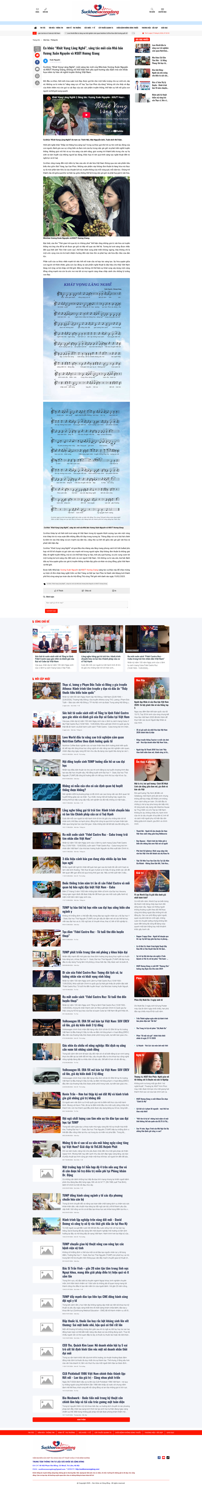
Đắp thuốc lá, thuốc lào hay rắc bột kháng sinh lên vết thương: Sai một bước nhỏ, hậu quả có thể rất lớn (95, 1323)
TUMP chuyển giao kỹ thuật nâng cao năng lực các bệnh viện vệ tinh (93, 1246)
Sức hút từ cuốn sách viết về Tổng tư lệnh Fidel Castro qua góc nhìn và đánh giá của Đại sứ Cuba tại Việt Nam (54, 659)
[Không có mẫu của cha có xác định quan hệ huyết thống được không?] (47, 792)
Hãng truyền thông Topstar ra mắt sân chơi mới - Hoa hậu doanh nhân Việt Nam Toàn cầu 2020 (152, 741)
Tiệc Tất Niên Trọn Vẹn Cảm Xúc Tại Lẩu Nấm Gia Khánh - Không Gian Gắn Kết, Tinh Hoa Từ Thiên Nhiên (152, 862)
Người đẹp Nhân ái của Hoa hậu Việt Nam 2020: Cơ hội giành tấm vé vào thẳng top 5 (151, 704)
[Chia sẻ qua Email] (37, 69)
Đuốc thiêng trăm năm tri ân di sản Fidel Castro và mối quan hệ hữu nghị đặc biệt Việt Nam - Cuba (96, 885)
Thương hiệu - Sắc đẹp (80, 1415)
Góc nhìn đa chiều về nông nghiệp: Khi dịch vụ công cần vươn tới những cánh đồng (94, 1047)
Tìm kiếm (152, 12)
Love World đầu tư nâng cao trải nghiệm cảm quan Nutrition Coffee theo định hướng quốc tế (93, 739)
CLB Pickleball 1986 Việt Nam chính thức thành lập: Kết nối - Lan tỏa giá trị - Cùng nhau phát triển (94, 1375)
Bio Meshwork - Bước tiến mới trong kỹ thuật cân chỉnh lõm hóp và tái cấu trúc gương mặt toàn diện (93, 1399)
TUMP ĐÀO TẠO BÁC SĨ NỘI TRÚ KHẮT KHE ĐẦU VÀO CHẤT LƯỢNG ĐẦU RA (93, 1472)
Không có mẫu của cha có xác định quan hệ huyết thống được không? (92, 787)
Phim (139, 978)
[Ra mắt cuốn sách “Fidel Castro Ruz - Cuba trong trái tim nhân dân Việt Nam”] (147, 639)
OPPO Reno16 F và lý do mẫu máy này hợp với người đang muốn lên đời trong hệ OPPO (93, 1448)
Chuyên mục (162, 12)
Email (37, 12)
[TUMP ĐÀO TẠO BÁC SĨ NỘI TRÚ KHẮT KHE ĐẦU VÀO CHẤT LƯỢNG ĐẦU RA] (47, 1477)
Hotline (45, 12)
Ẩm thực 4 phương (145, 761)
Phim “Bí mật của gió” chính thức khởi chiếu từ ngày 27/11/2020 (150, 1037)
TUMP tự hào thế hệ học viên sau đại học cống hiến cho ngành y (96, 909)
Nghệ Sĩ (140, 1055)
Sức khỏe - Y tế (75, 706)
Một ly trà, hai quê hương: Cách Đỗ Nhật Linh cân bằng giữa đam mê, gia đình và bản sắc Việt (151, 786)
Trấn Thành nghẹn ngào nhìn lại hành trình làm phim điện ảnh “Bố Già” (152, 1019)
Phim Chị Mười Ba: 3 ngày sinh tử (148, 999)
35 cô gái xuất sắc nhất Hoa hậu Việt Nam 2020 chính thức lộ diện (151, 731)
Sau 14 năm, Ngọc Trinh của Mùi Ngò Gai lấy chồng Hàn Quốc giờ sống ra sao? (152, 1130)
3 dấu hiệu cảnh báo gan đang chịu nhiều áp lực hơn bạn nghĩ (94, 860)
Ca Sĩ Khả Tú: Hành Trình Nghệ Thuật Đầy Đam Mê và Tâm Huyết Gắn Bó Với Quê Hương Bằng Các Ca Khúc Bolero (151, 947)
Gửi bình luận (51, 611)
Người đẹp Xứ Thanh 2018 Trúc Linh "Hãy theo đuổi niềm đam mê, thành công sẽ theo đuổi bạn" (152, 751)
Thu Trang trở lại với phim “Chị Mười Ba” (151, 1028)
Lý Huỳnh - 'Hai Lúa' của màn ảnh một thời (152, 1045)
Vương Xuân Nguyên (69, 570)
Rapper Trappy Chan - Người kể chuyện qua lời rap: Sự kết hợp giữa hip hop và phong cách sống (152, 937)
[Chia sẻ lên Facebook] (37, 62)
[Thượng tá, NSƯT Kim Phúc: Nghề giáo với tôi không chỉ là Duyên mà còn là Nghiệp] (151, 1063)
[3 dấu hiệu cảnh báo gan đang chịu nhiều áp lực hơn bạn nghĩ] (47, 865)
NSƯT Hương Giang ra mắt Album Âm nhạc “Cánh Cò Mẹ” (152, 1100)
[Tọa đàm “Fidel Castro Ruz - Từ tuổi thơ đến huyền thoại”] (47, 938)
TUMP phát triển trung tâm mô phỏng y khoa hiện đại (95, 952)
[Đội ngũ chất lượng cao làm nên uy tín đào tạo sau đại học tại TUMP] (47, 1124)
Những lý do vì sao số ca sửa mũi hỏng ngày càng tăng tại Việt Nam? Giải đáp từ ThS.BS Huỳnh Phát (95, 1144)
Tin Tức (76, 939)
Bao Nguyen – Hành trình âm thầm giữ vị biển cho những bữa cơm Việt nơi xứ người (152, 842)
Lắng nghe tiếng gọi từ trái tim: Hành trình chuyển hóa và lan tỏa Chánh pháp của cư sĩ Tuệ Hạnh (101, 659)
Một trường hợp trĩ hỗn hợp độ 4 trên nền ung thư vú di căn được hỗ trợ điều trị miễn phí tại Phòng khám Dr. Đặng (94, 1171)
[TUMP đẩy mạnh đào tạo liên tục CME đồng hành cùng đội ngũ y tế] (47, 1302)
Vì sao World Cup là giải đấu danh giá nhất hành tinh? (150, 896)
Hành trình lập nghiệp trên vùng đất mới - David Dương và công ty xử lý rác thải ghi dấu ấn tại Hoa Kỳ (94, 1221)
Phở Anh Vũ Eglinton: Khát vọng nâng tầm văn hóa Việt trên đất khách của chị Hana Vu (152, 852)
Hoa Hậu (140, 680)
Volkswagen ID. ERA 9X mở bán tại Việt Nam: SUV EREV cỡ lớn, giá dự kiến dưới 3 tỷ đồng (95, 1023)
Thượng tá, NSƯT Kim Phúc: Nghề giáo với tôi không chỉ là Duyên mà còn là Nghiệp (151, 1078)
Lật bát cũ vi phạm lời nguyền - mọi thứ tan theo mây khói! (152, 1110)
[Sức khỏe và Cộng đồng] (101, 10)
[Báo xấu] (37, 83)
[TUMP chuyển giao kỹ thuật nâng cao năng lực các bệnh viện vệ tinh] (47, 1250)
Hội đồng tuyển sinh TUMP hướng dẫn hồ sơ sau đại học (87, 33)
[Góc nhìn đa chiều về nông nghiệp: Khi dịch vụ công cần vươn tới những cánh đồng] (47, 1051)
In (115, 591)
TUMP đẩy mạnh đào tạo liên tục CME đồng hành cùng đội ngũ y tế (95, 1298)
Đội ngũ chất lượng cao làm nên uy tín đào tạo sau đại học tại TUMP (95, 1120)
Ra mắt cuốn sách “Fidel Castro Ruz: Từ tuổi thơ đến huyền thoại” (94, 998)
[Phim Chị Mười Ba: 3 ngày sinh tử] (151, 986)
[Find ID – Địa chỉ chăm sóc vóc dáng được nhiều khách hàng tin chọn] (47, 1428)
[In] (37, 76)
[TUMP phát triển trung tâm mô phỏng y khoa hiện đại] (47, 958)
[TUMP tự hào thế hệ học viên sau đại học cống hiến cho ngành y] (47, 913)
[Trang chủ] (35, 28)
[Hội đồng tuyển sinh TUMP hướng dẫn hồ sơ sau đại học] (47, 767)
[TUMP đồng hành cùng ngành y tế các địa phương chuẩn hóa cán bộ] (47, 1201)
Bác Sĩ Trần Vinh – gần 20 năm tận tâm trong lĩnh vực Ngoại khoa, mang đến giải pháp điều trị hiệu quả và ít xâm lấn (95, 1272)
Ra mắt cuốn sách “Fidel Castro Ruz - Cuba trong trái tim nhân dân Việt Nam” (146, 657)
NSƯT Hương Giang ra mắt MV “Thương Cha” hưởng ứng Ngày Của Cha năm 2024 (152, 967)
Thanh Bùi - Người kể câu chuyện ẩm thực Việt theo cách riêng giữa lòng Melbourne (151, 832)
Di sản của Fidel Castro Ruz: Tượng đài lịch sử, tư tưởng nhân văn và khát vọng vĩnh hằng (92, 974)
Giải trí (140, 873)
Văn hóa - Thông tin (40, 650)
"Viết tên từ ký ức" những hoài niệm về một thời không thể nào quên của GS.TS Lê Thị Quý (152, 1120)
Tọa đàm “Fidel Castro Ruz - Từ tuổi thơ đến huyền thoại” (93, 933)
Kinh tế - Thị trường (79, 754)
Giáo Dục (76, 778)
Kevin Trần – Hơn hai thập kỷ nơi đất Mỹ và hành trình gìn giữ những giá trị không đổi (95, 1096)
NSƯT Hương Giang (89, 570)
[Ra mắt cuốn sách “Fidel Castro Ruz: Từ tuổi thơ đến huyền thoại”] (47, 1003)
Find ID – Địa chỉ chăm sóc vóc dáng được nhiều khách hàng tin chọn (95, 1424)
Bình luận (37, 49)
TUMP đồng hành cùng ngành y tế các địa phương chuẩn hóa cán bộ (92, 1197)
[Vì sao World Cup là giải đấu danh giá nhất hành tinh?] (151, 881)
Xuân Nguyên (55, 60)
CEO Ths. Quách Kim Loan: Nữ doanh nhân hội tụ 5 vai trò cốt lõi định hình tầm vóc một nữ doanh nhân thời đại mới (94, 1349)
